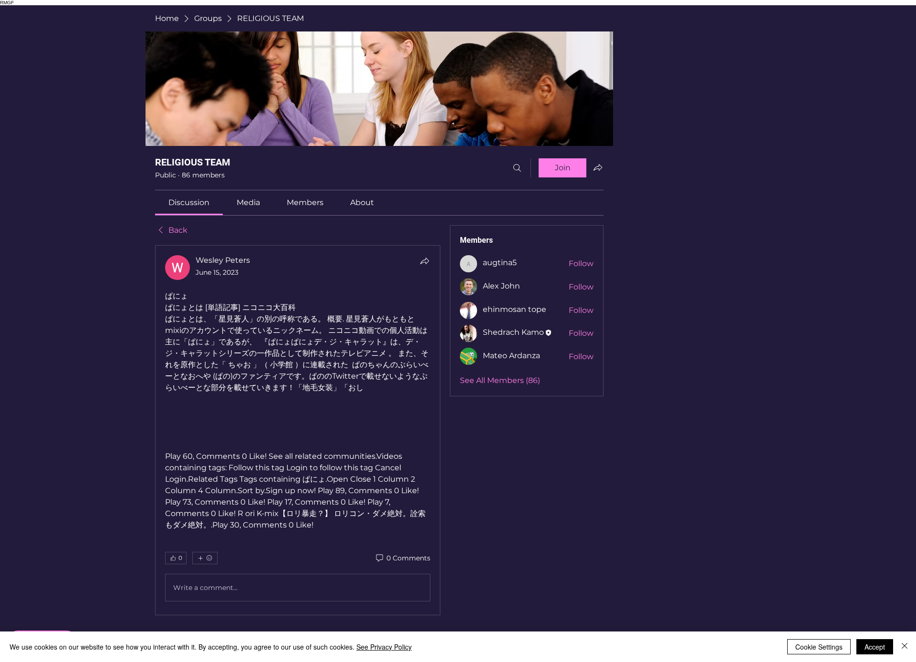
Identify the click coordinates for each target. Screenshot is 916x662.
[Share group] (598, 167)
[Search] (517, 167)
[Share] (424, 261)
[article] (297, 430)
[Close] (904, 646)
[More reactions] (205, 558)
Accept (874, 647)
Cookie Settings (819, 647)
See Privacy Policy (384, 647)
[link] (188, 202)
